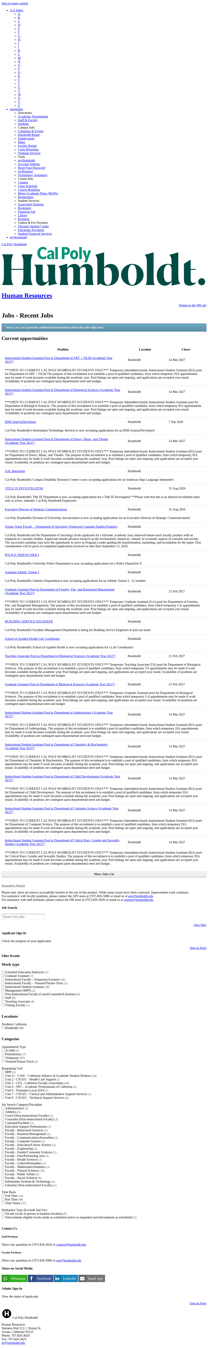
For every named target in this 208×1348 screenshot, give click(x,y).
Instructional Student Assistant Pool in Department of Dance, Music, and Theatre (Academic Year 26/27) (56, 441)
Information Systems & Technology (29, 1181)
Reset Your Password (31, 167)
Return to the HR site (192, 305)
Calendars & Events (30, 131)
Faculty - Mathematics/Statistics (27, 1167)
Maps (21, 142)
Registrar (23, 219)
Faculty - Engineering (20, 1148)
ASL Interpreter (15, 471)
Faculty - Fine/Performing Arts (26, 1156)
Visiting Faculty (17, 1005)
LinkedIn (69, 1278)
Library (22, 215)
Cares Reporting (28, 149)
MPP (10, 1072)
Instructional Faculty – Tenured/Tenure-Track (35, 983)
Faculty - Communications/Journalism (31, 1137)
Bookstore (24, 208)
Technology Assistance (32, 175)
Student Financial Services (35, 233)
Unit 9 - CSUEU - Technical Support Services (36, 1097)
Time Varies (15, 1203)
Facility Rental (27, 145)
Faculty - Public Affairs (21, 1174)
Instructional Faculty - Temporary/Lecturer (34, 979)
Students (23, 124)
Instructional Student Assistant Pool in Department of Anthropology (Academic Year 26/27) (59, 714)
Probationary (15, 1054)
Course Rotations (29, 189)
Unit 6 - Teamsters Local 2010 (26, 1090)
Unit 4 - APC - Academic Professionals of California (40, 1086)
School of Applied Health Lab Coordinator (32, 638)
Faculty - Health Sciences (23, 1159)
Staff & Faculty (28, 120)
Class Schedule (27, 186)
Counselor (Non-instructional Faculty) (31, 1119)
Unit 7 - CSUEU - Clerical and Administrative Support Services (47, 1094)
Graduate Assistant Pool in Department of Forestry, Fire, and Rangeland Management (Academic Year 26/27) (59, 591)
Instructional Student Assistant (26, 987)
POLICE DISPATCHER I (22, 555)
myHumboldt (26, 160)
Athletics (12, 1112)
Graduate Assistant (18, 976)
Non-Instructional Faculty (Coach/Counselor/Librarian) (42, 994)
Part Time (13, 1199)
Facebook (44, 1278)
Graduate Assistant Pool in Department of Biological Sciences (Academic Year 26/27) (60, 684)
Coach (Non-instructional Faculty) (28, 1115)
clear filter (200, 925)
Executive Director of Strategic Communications (36, 509)
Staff (9, 998)
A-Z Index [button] (16, 10)
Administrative (16, 1108)
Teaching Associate (19, 1001)
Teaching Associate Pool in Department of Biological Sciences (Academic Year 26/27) (60, 656)
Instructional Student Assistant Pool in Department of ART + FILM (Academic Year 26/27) (58, 359)
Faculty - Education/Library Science (30, 1145)
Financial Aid (26, 211)
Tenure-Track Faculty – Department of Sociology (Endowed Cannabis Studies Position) (61, 526)
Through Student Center (33, 226)
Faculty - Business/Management (27, 1134)
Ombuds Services (29, 153)
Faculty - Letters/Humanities (25, 1163)
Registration (25, 197)
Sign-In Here (198, 948)
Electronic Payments (31, 230)
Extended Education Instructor (26, 972)
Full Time (13, 1195)
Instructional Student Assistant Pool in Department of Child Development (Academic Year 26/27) (62, 778)
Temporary (14, 1058)
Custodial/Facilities (19, 1123)
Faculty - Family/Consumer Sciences (30, 1152)
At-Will (11, 1050)
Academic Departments (33, 116)
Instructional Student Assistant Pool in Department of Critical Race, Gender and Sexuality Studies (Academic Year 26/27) (62, 842)
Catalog (23, 182)
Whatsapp (18, 1278)
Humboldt (14, 1028)
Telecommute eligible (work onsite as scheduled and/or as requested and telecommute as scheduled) (70, 1217)
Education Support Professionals (27, 1126)
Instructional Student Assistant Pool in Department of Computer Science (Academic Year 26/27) (61, 810)
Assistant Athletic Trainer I (22, 572)
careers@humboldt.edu (138, 899)
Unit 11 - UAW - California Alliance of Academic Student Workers (50, 1075)
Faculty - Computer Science (24, 1141)
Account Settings (29, 164)
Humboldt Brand (29, 135)
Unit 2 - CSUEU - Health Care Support (32, 1079)
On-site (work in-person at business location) (35, 1213)
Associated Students (31, 204)
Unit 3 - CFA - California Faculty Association (36, 1083)
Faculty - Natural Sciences (24, 1170)
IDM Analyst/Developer (20, 422)
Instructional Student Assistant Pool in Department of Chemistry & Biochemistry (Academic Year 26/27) (56, 746)
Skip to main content (15, 3)
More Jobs (103, 874)
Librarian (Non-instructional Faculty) (30, 1185)
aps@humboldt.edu (140, 896)
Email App (95, 1278)
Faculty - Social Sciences (22, 1178)
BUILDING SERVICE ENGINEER (29, 621)
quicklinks (16, 109)
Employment (26, 138)
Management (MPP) (19, 990)
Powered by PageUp (13, 885)
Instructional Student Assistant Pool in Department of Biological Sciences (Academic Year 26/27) (62, 391)
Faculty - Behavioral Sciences (26, 1130)
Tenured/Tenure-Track (21, 1061)
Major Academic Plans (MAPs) (38, 193)
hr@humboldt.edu (13, 1343)
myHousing (25, 171)
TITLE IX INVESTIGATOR (24, 488)
